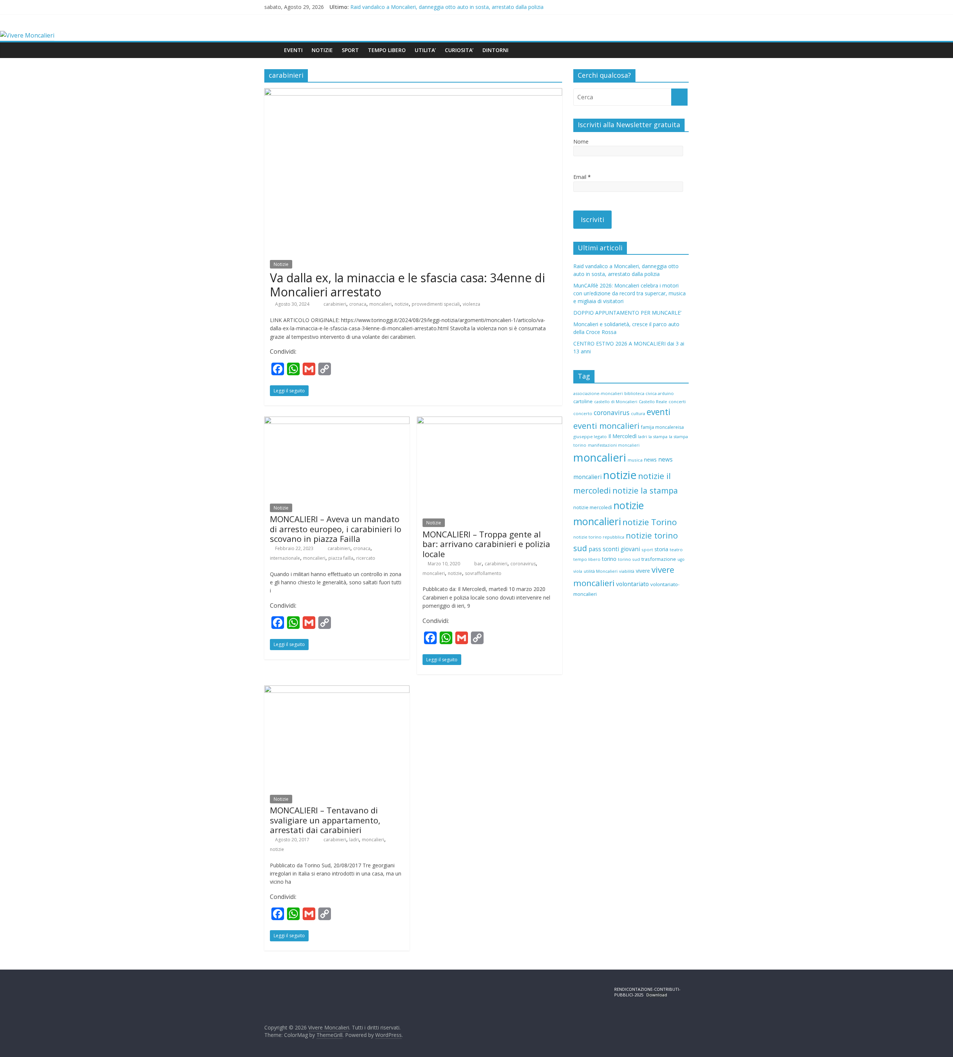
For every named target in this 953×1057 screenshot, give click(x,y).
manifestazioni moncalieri (614, 445)
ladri (354, 839)
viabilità (626, 571)
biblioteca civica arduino (649, 393)
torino (609, 558)
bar (478, 563)
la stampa (657, 436)
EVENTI (293, 50)
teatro (676, 549)
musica (635, 460)
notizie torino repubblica (598, 537)
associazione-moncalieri (598, 393)
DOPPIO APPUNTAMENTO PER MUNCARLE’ (627, 312)
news (650, 459)
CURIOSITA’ (459, 50)
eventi (658, 412)
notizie (402, 304)
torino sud (629, 559)
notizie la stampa (645, 490)
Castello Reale (653, 401)
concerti (677, 401)
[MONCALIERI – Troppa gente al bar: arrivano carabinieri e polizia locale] (489, 421)
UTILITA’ (425, 50)
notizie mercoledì (592, 507)
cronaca (357, 304)
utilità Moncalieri (601, 571)
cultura (638, 413)
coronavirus (523, 563)
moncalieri (380, 304)
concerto (582, 413)
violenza (471, 304)
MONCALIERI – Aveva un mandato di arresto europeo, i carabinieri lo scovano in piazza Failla (335, 528)
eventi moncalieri (606, 425)
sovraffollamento (483, 573)
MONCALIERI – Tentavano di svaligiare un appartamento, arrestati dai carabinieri (325, 819)
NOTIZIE (322, 50)
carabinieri (334, 304)
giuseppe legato (590, 436)
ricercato (365, 558)
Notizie (281, 264)
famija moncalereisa (662, 427)
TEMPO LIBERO (387, 50)
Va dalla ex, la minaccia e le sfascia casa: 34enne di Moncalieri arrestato (407, 285)
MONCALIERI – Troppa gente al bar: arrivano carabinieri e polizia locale (486, 543)
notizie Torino (649, 522)
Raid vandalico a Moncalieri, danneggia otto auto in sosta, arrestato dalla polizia (447, 6)
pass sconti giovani (614, 549)
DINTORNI (495, 50)
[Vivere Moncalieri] (27, 35)
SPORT (350, 50)
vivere (643, 570)
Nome (581, 141)
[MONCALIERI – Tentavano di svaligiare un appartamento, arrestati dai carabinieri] (336, 690)
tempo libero (586, 559)
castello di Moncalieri (615, 401)
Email (582, 176)
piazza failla (340, 558)
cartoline (583, 401)
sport (647, 549)
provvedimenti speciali (436, 304)
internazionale (285, 558)
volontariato (632, 584)
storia (661, 549)
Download (656, 994)
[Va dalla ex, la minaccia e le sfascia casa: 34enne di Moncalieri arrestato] (413, 93)
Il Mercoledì (622, 436)
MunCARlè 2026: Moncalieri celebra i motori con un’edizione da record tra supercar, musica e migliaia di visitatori (629, 293)
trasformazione (658, 559)
